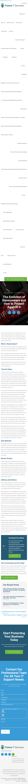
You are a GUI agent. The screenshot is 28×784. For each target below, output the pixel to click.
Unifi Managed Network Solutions (15, 100)
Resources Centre (11, 255)
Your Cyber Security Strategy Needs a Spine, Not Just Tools (14, 597)
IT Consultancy (4, 100)
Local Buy (11, 31)
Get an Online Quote (7, 229)
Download (14, 555)
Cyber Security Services (6, 117)
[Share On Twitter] (14, 312)
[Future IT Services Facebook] (2, 754)
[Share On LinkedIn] (18, 312)
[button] (24, 3)
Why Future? (22, 14)
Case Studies (19, 22)
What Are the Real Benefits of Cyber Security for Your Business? (13, 603)
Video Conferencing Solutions (7, 169)
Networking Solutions (17, 91)
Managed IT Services (5, 83)
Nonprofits (5, 57)
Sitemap (18, 781)
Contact (5, 272)
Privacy (19, 779)
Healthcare (14, 57)
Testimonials (4, 31)
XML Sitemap (24, 781)
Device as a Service (23, 177)
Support (4, 712)
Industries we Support (20, 39)
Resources (22, 246)
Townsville (5, 773)
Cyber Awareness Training (6, 134)
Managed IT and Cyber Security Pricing (9, 203)
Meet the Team (10, 22)
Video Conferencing (22, 160)
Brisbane (10, 773)
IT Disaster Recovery (14, 83)
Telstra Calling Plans (7, 212)
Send (5, 731)
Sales (3, 715)
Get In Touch (9, 0)
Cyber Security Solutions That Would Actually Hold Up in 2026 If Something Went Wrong (14, 590)
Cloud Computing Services (7, 91)
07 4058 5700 (3, 0)
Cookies (24, 779)
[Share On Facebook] (9, 312)
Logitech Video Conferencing (20, 169)
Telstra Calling (24, 152)
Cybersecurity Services (21, 567)
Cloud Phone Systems (22, 143)
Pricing (23, 195)
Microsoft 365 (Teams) (16, 152)
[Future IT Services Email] (9, 754)
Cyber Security (24, 108)
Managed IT (24, 74)
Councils (22, 48)
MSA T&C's (14, 779)
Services (23, 65)
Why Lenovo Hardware (22, 186)
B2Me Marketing (21, 778)
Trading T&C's (8, 779)
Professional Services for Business (8, 48)
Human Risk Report (17, 126)
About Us (3, 22)
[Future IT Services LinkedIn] (6, 754)
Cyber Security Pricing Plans (7, 126)
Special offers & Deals (8, 238)
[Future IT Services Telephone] (13, 754)
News (2, 255)
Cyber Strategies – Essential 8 (18, 117)
